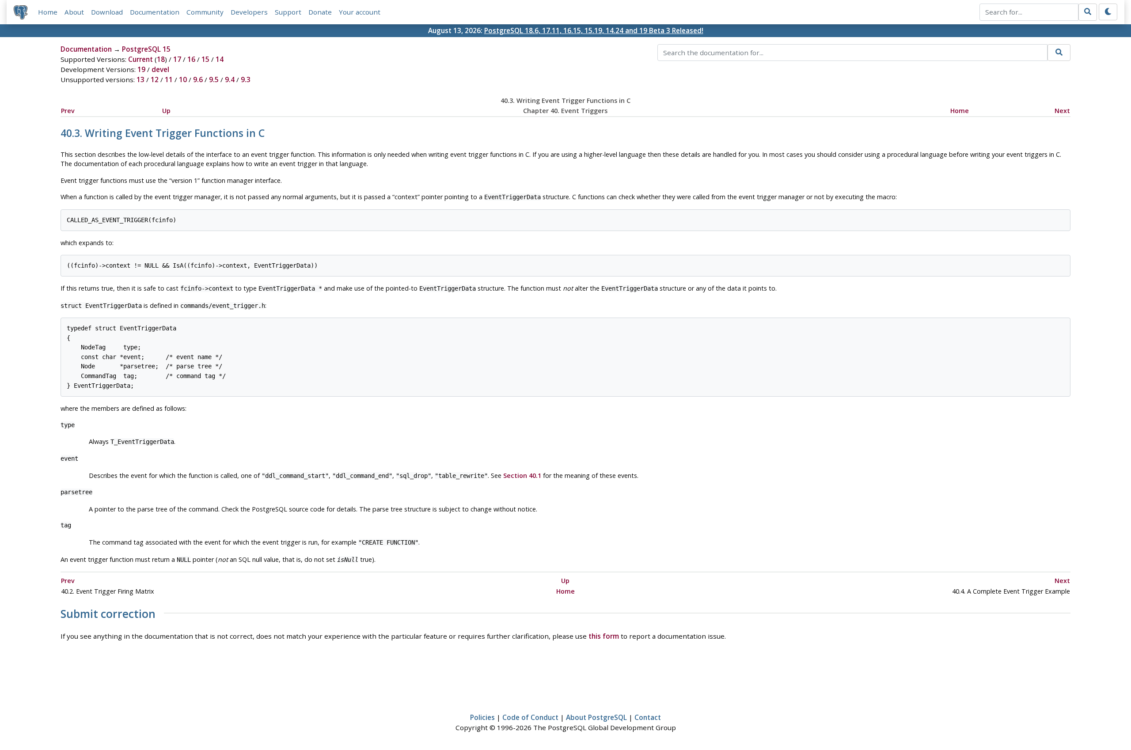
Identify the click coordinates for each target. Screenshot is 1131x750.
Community (205, 12)
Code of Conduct (530, 717)
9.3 (245, 79)
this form (603, 636)
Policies (482, 717)
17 (177, 59)
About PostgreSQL (596, 717)
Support (288, 12)
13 (140, 79)
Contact (647, 717)
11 (169, 79)
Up (166, 110)
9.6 (198, 79)
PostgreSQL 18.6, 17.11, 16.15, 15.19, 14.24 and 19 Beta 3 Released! (593, 30)
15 (205, 59)
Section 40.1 (522, 475)
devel (160, 69)
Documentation (154, 12)
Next (1062, 110)
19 (141, 69)
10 (183, 79)
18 (161, 59)
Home (47, 12)
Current (140, 59)
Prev (68, 110)
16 (191, 59)
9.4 (230, 79)
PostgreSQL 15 (146, 49)
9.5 (214, 79)
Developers (249, 12)
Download (107, 12)
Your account (359, 12)
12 (155, 79)
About (74, 12)
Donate (320, 12)
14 (220, 59)
